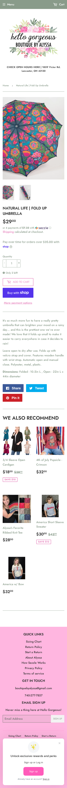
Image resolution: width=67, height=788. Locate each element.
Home (6, 85)
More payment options (18, 303)
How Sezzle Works (34, 663)
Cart (61, 4)
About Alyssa (33, 657)
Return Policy (33, 647)
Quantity (7, 256)
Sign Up (57, 718)
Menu (10, 4)
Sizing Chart (33, 642)
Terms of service (33, 673)
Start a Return (33, 652)
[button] (33, 228)
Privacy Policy (33, 668)
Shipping (8, 232)
